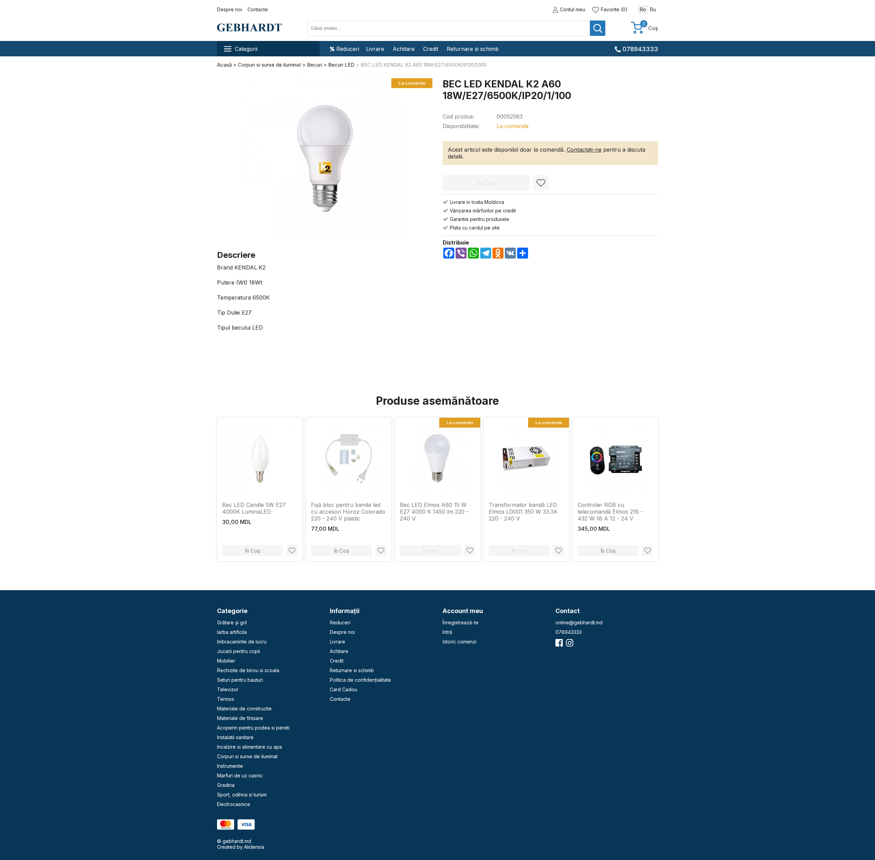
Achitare (404, 48)
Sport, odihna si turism (242, 794)
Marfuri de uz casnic (240, 775)
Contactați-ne (584, 149)
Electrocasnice (233, 804)
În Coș (252, 550)
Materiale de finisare (240, 718)
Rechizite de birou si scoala (248, 670)
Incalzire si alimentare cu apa (249, 747)
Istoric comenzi (459, 641)
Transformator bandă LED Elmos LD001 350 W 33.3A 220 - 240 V (523, 511)
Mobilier (226, 661)
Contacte (257, 9)
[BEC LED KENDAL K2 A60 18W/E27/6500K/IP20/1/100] (325, 159)
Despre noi (229, 9)
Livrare (375, 48)
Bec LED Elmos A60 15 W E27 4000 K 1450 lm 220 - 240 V (434, 511)
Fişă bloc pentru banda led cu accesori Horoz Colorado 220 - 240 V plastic (348, 511)
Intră (447, 632)
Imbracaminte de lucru (242, 641)
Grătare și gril (232, 622)
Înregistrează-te (461, 622)
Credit (430, 48)
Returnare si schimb (473, 48)
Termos (225, 699)
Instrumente (230, 766)
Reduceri (347, 48)
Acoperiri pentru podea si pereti (253, 728)
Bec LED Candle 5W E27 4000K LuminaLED (254, 508)
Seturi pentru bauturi (240, 680)
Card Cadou (343, 689)
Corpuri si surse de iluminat (247, 756)
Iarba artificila (232, 632)
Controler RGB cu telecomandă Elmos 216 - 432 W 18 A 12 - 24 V (610, 511)
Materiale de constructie (244, 708)
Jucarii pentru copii (238, 651)
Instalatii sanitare (235, 737)
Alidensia (254, 847)
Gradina (225, 785)
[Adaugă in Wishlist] (541, 183)
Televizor (228, 689)
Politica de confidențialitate (360, 680)
